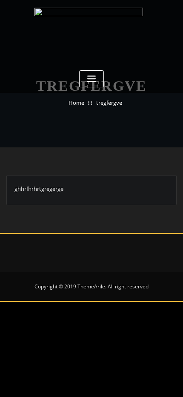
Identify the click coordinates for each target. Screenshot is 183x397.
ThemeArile (91, 286)
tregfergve (109, 102)
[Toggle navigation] (91, 79)
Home (76, 102)
